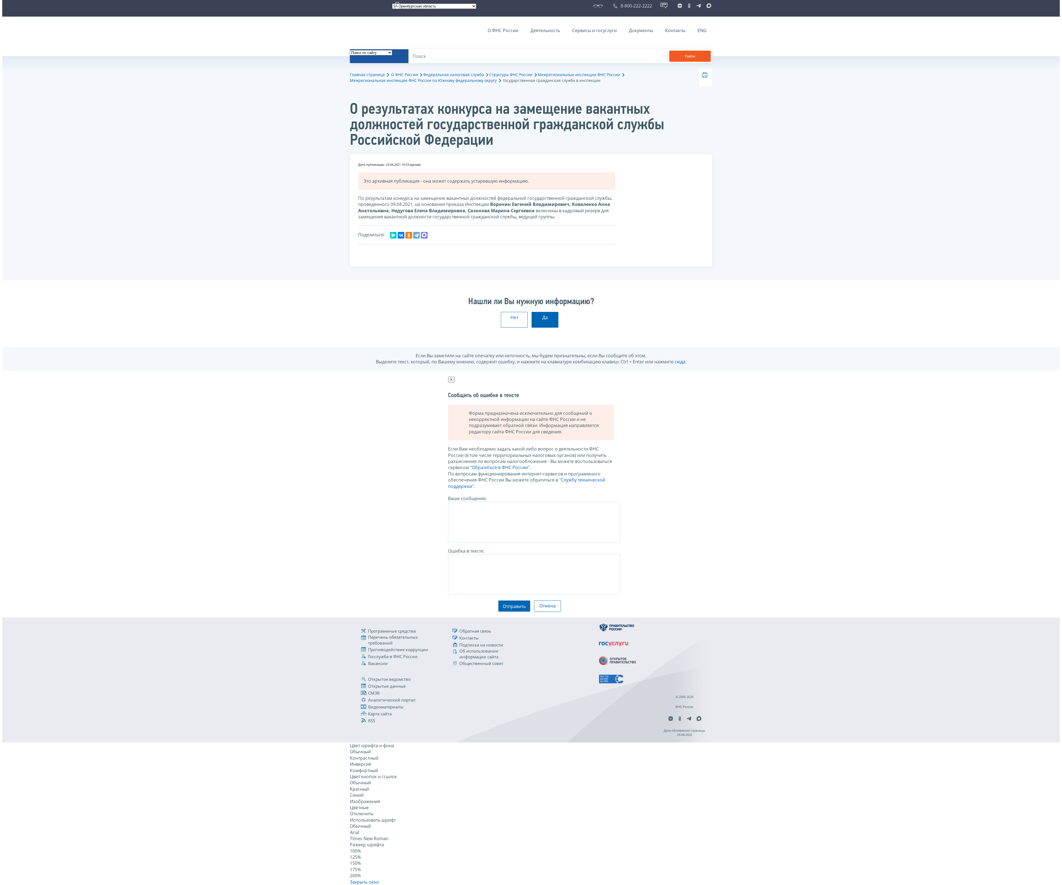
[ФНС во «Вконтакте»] (680, 6)
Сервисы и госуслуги (594, 30)
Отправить (514, 606)
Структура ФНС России (510, 74)
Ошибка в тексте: (466, 551)
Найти (690, 56)
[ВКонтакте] (401, 235)
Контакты (675, 30)
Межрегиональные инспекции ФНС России (579, 74)
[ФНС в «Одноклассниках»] (689, 6)
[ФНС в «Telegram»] (698, 6)
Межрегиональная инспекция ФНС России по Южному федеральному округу (423, 80)
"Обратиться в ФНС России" (500, 467)
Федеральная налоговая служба (453, 74)
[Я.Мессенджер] (393, 235)
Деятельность (545, 30)
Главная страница (367, 74)
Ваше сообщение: (467, 498)
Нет (514, 317)
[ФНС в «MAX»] (708, 6)
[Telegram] (416, 235)
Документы (641, 30)
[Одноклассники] (408, 235)
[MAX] (424, 235)
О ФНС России (503, 30)
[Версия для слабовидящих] (599, 6)
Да (545, 317)
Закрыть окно (364, 882)
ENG (702, 30)
